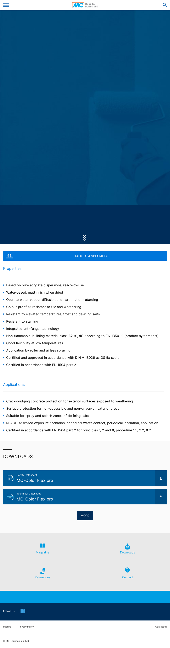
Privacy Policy (26, 627)
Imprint (7, 627)
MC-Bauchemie (85, 5)
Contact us (161, 627)
